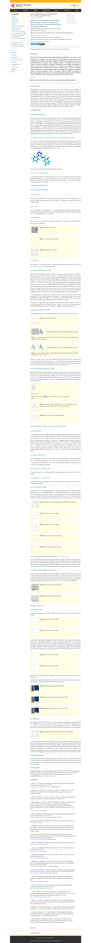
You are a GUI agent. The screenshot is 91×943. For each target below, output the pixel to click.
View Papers (14, 18)
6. (30, 820)
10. (31, 847)
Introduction (14, 54)
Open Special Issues (16, 42)
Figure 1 (46, 198)
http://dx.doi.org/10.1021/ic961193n (38, 839)
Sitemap (47, 938)
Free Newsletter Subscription (18, 31)
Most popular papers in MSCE (18, 33)
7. (30, 825)
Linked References (71, 21)
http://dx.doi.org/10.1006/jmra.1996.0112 (39, 866)
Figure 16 (59, 556)
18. (31, 907)
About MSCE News (16, 36)
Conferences (46, 10)
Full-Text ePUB (70, 19)
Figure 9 (39, 380)
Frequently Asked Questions (18, 38)
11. (31, 854)
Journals (25, 10)
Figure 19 (77, 566)
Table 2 (35, 677)
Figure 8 (68, 364)
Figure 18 (70, 566)
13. (31, 869)
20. (31, 918)
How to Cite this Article (72, 23)
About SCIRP (42, 938)
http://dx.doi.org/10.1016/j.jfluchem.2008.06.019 (41, 817)
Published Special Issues (17, 44)
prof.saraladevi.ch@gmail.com (40, 35)
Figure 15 (71, 481)
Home (15, 10)
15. (31, 885)
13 (71, 359)
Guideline (14, 24)
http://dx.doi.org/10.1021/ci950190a (38, 851)
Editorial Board (15, 22)
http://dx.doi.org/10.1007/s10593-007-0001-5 (40, 786)
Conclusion (13, 62)
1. (30, 783)
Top (12, 50)
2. (30, 790)
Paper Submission (15, 27)
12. (31, 861)
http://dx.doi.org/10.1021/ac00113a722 (39, 844)
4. (30, 802)
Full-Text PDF (70, 16)
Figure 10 (52, 449)
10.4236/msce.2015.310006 (36, 17)
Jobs (76, 10)
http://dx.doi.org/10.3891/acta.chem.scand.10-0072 (41, 888)
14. (31, 876)
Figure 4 (50, 264)
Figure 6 (44, 282)
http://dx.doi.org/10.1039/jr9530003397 (39, 881)
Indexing (13, 17)
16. (31, 891)
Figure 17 (65, 556)
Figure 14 (42, 472)
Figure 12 (33, 460)
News (56, 10)
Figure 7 (54, 361)
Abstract (69, 14)
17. (31, 900)
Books (36, 10)
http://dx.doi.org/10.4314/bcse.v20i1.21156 (40, 896)
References (14, 69)
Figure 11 (59, 449)
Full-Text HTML (70, 17)
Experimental (14, 57)
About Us (66, 10)
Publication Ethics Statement (18, 34)
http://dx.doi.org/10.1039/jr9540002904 (39, 873)
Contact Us (52, 938)
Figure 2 (50, 210)
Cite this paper (14, 67)
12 (42, 277)
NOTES (13, 71)
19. (31, 912)
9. (30, 842)
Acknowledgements (15, 64)
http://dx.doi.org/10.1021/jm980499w (38, 810)
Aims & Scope (15, 20)
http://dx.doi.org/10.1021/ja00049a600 (39, 857)
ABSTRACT (14, 52)
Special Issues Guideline (17, 46)
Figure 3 (48, 221)
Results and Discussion (16, 59)
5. (30, 814)
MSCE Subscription (16, 29)
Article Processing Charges (17, 26)
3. (30, 797)
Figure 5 (38, 282)
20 (73, 359)
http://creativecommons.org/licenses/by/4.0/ (40, 41)
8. (30, 834)
